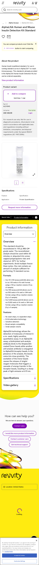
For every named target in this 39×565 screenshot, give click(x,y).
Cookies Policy (9, 551)
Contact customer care (19, 439)
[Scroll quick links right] (34, 217)
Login (30, 113)
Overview (8, 234)
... (3, 23)
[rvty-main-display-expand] (34, 174)
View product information (13, 80)
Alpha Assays (14, 23)
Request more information (19, 207)
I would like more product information (19, 433)
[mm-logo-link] (19, 3)
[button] (33, 3)
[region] (19, 551)
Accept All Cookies (19, 555)
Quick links (6, 217)
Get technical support (19, 444)
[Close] (36, 540)
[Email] (9, 38)
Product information (21, 217)
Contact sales (19, 426)
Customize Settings (19, 561)
